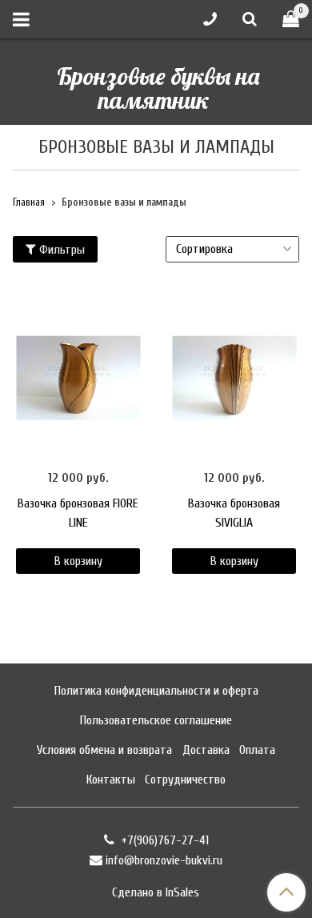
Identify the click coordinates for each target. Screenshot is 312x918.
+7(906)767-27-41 (163, 840)
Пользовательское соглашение (156, 720)
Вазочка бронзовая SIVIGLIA (234, 513)
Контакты (110, 779)
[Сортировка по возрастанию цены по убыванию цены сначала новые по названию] (232, 249)
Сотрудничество (185, 779)
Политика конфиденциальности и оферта (156, 690)
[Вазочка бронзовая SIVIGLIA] (234, 378)
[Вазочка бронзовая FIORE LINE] (78, 378)
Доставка (206, 750)
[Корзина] (290, 19)
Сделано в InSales (155, 892)
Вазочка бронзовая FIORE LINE (78, 513)
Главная (29, 202)
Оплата (257, 750)
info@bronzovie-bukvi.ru (164, 860)
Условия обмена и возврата (104, 750)
